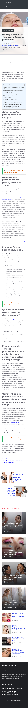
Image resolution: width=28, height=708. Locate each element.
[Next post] (26, 492)
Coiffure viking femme (9, 691)
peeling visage (14, 319)
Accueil (4, 45)
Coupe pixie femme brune (10, 693)
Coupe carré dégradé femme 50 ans (13, 690)
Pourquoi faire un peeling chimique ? (13, 94)
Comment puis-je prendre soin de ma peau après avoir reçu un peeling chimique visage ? (13, 106)
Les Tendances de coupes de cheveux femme (18, 639)
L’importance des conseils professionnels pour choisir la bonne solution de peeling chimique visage (13, 101)
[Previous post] (2, 478)
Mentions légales (16, 704)
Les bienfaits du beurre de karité (12, 688)
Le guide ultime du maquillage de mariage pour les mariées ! (12, 602)
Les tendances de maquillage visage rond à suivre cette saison (14, 552)
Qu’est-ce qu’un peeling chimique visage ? (14, 88)
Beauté (9, 45)
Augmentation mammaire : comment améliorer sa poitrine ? (18, 478)
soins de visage (14, 422)
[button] (7, 6)
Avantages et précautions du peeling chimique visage (13, 91)
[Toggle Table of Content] (22, 85)
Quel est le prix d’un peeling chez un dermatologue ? (13, 96)
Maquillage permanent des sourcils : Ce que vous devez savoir (18, 651)
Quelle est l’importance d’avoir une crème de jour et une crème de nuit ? (18, 628)
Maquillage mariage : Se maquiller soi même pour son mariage (10, 492)
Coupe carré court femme (10, 694)
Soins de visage (8, 30)
